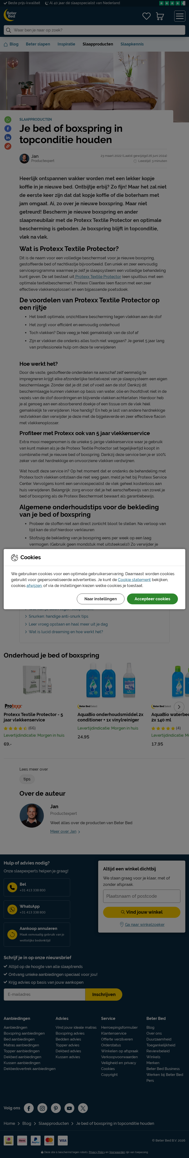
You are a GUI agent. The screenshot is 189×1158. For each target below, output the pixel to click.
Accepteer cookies (152, 598)
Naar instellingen (100, 598)
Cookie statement (134, 579)
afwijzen (34, 585)
